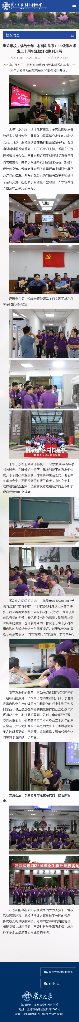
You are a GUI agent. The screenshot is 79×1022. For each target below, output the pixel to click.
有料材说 (54, 983)
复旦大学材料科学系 (61, 971)
